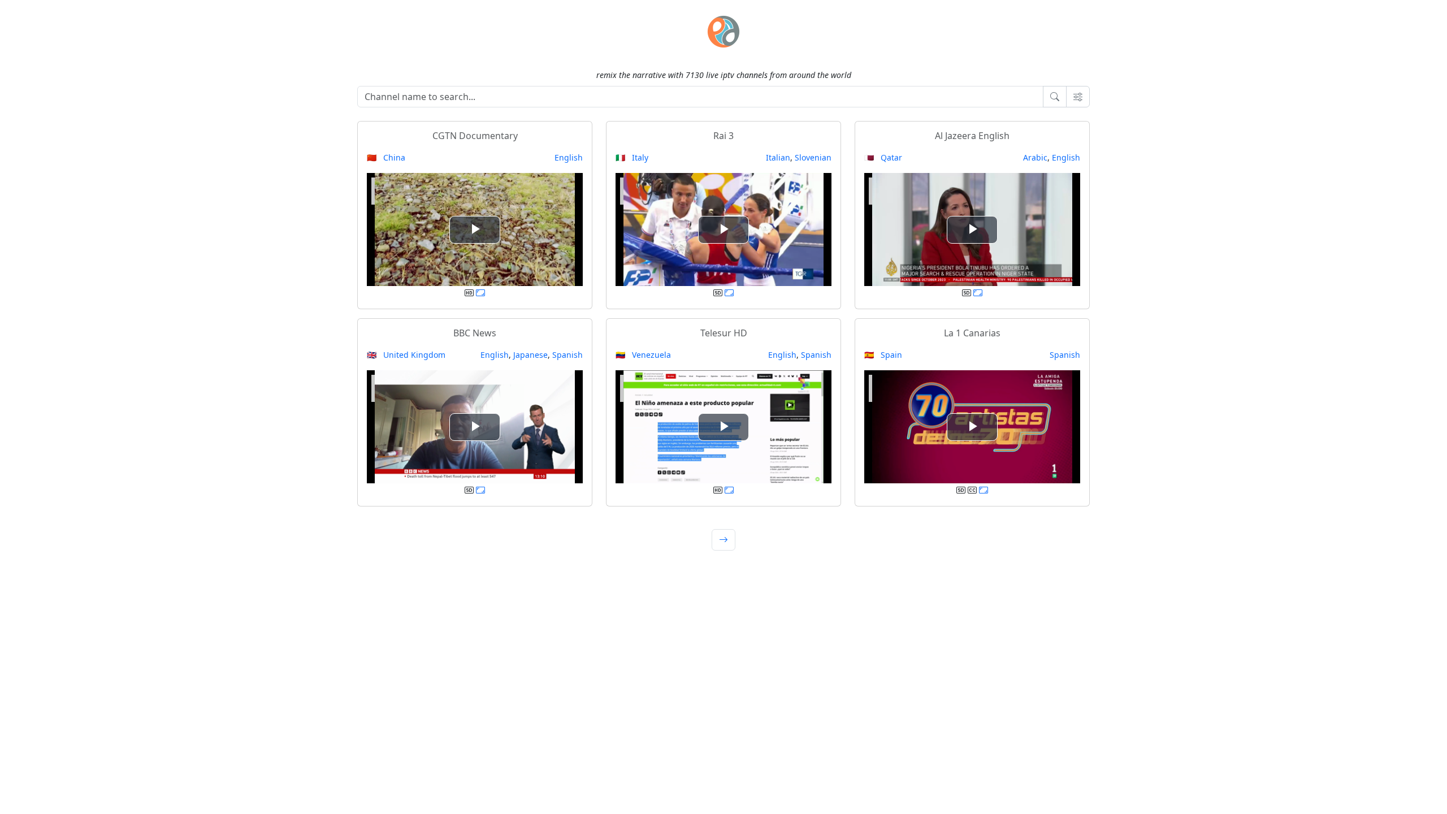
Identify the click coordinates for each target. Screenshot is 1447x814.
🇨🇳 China (386, 157)
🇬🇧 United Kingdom (406, 354)
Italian (778, 157)
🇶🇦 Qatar (883, 157)
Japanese (530, 354)
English (568, 157)
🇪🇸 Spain (883, 354)
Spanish (567, 354)
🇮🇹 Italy (632, 157)
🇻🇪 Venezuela (643, 354)
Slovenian (813, 157)
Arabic (1035, 157)
